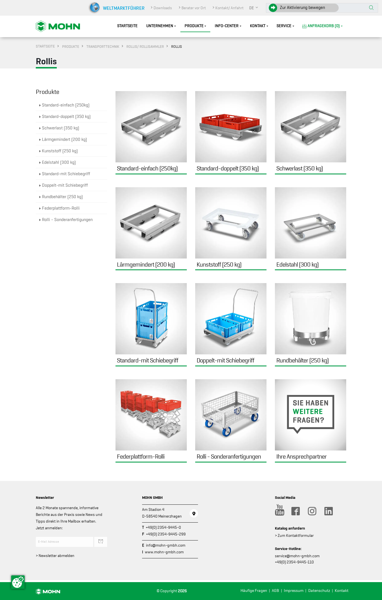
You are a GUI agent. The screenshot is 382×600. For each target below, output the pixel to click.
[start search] (371, 8)
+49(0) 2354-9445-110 (294, 562)
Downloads (163, 8)
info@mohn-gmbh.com (165, 545)
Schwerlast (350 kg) (60, 128)
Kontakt (257, 25)
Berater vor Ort (193, 8)
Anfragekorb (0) (324, 25)
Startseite (127, 25)
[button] (253, 8)
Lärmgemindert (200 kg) (64, 139)
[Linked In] (328, 511)
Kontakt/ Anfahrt (229, 8)
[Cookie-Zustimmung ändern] (18, 582)
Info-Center (227, 25)
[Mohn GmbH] (58, 26)
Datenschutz (319, 590)
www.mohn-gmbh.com (164, 552)
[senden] (100, 542)
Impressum (293, 590)
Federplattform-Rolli (61, 208)
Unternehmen (159, 25)
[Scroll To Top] (372, 593)
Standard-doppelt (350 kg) (66, 116)
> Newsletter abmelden (55, 555)
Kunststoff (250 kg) (60, 150)
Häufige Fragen (253, 590)
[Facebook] (295, 511)
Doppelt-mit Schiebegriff (65, 185)
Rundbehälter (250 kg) (62, 196)
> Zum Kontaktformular (294, 535)
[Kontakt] (194, 513)
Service (284, 25)
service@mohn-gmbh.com (297, 556)
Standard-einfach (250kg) (65, 105)
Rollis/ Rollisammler (145, 46)
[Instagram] (312, 511)
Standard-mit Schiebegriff (66, 173)
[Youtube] (279, 511)
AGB (275, 590)
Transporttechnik (102, 46)
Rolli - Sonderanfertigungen (67, 219)
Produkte (194, 25)
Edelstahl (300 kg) (59, 162)
